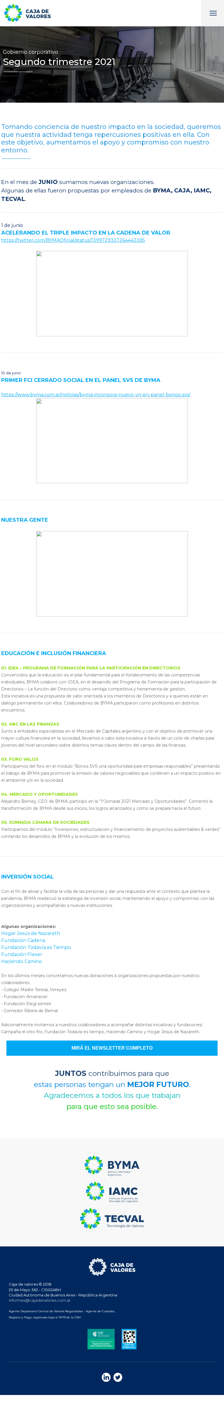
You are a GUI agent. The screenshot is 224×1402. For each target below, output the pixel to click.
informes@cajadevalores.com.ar (40, 1300)
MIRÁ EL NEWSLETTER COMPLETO (112, 1048)
